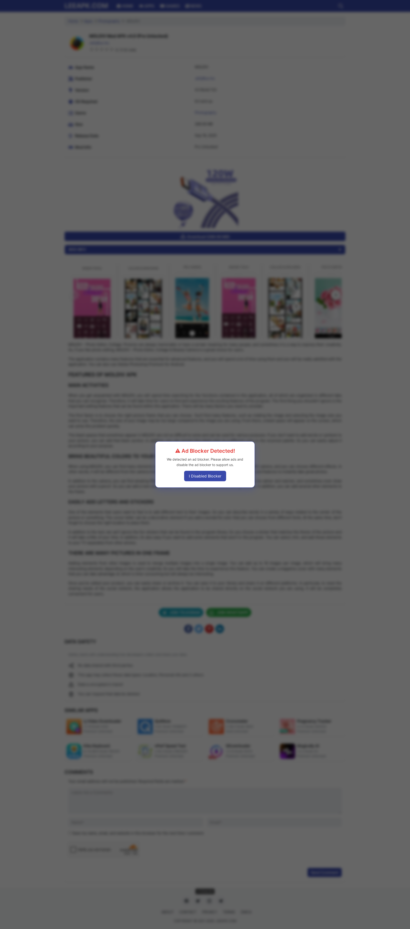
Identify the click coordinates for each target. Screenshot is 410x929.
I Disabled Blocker (205, 476)
